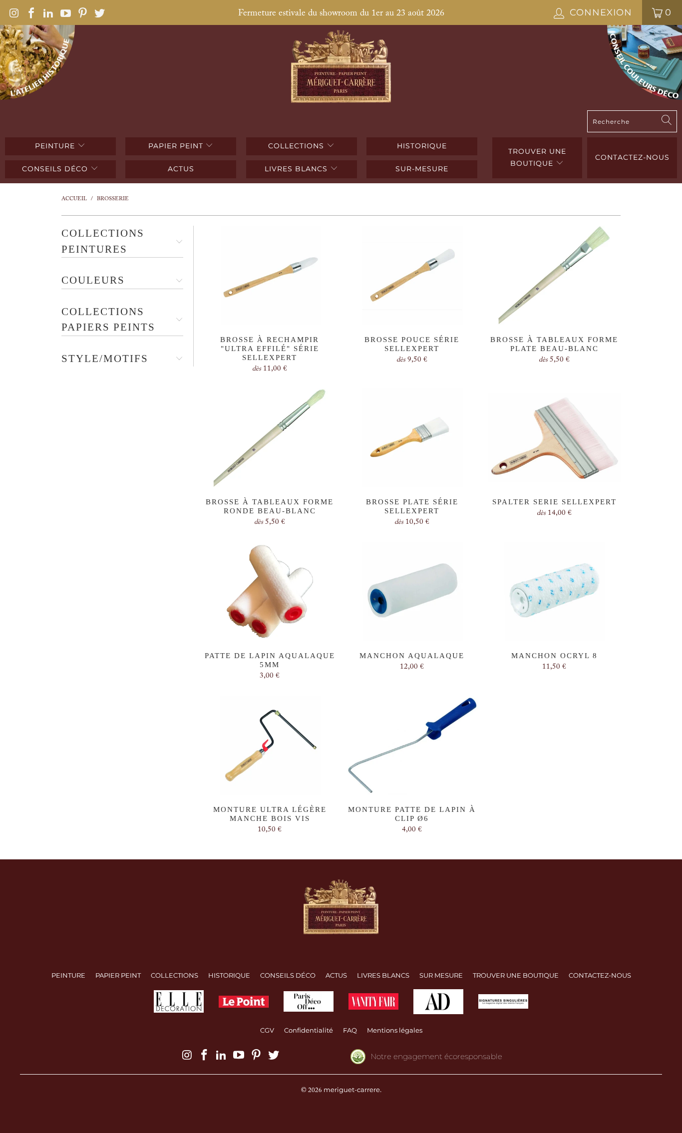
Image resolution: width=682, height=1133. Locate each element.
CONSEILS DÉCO (56, 168)
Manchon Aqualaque (412, 591)
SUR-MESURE (421, 168)
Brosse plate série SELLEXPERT (412, 438)
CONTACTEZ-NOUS (600, 975)
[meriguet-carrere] (341, 67)
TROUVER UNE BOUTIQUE (537, 157)
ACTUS (181, 168)
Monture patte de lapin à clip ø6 (412, 745)
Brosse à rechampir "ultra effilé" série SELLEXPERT (270, 275)
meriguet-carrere (352, 1090)
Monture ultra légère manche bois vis (270, 745)
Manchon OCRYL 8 (554, 591)
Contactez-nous (632, 157)
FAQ (350, 1030)
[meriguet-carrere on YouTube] (64, 12)
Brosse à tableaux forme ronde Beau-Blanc (270, 438)
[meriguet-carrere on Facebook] (30, 12)
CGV (267, 1030)
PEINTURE (56, 145)
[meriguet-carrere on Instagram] (13, 12)
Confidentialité (308, 1030)
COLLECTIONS (297, 145)
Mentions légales (394, 1030)
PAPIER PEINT (177, 145)
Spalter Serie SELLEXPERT (554, 438)
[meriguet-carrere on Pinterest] (82, 12)
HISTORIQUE (422, 145)
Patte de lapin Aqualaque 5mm (270, 591)
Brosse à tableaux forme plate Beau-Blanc (554, 275)
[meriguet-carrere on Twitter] (99, 12)
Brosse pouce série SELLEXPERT (412, 275)
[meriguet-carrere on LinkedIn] (47, 12)
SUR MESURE (441, 975)
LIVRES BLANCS (297, 168)
